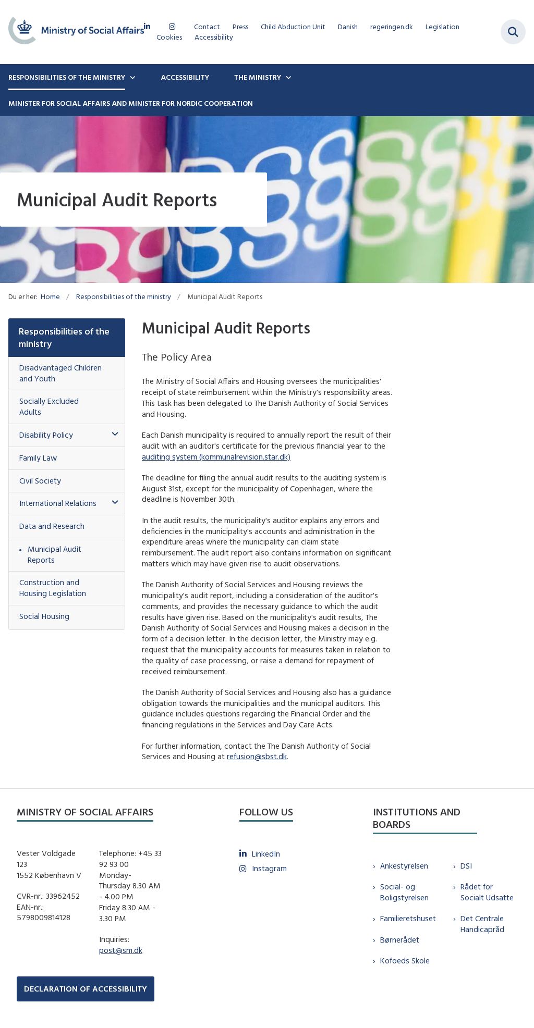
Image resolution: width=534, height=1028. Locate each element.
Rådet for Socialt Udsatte (487, 892)
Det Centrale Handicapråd (482, 923)
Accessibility (185, 77)
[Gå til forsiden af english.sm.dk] (72, 32)
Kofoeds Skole (405, 960)
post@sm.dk (120, 950)
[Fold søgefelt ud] (513, 31)
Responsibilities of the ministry (66, 77)
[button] (112, 434)
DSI (466, 866)
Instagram (269, 868)
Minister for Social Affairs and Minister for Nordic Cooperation (130, 103)
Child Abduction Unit (293, 27)
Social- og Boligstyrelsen (404, 892)
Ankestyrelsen (404, 866)
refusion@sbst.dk (257, 756)
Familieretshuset (408, 918)
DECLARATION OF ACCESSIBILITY (85, 989)
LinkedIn (266, 854)
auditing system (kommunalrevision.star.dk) (216, 457)
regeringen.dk (391, 27)
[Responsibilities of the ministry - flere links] (131, 77)
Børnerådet (399, 940)
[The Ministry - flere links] (287, 77)
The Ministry (257, 77)
